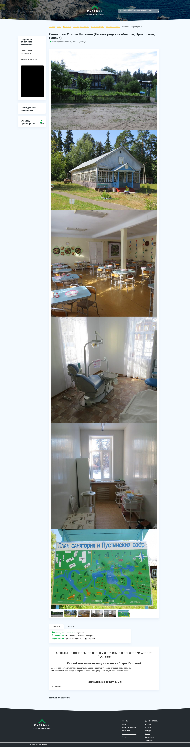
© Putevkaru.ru (35, 745)
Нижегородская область (81, 27)
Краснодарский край (129, 727)
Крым (124, 724)
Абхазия (148, 724)
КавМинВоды (126, 730)
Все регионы (149, 737)
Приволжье (67, 27)
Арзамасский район (97, 27)
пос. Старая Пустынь (113, 27)
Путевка (45, 745)
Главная (52, 27)
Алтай (124, 737)
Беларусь (148, 730)
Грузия (147, 734)
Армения (148, 727)
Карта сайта (149, 740)
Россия (59, 27)
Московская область (129, 734)
